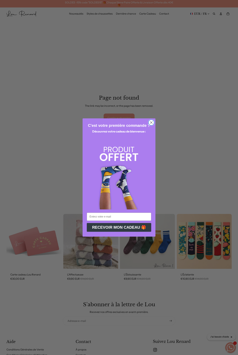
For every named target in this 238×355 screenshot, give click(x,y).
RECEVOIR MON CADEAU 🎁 (119, 227)
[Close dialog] (151, 122)
